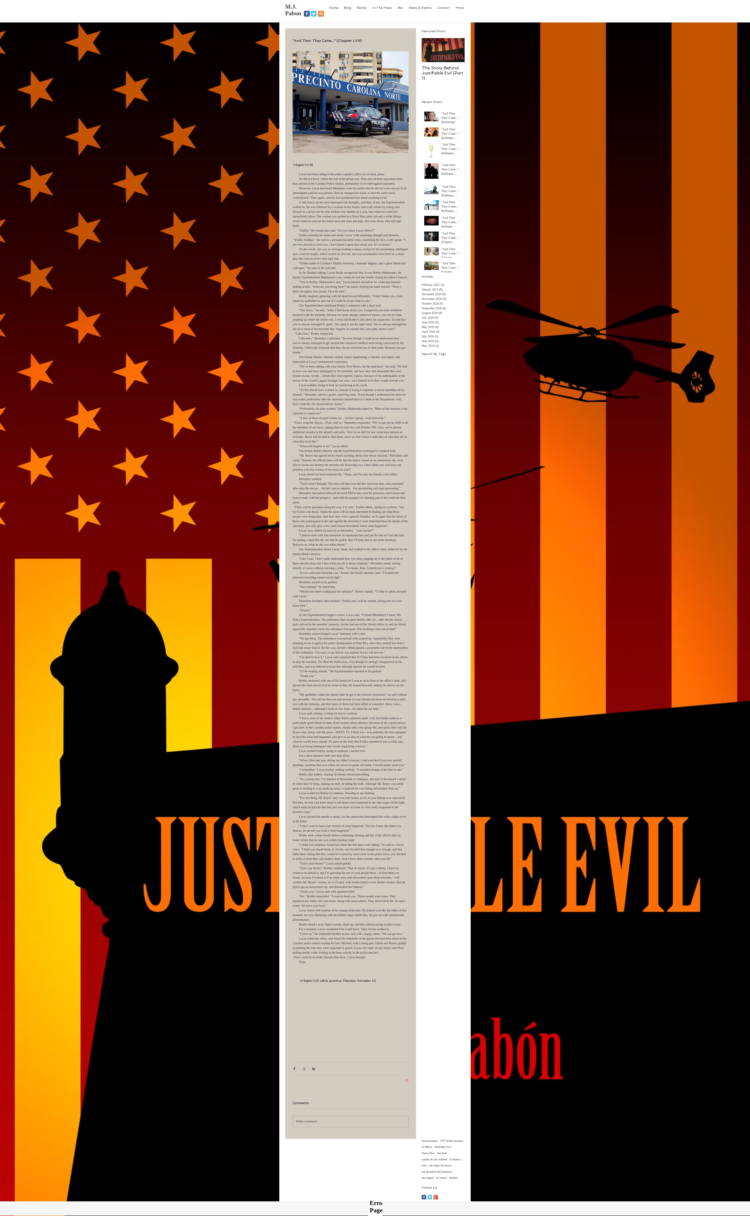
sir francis (441, 1177)
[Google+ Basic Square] (435, 1197)
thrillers (453, 1177)
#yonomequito (430, 1140)
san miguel (428, 1177)
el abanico (455, 1159)
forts (424, 1165)
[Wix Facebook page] (307, 14)
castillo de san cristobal (434, 1159)
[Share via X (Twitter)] (304, 1068)
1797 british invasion (451, 1140)
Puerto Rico (428, 1153)
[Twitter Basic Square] (430, 1197)
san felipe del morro (440, 1165)
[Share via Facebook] (294, 1068)
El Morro (427, 1146)
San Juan (442, 1153)
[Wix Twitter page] (314, 14)
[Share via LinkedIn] (313, 1068)
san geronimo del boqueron (437, 1171)
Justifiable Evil (442, 1146)
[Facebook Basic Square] (424, 1197)
